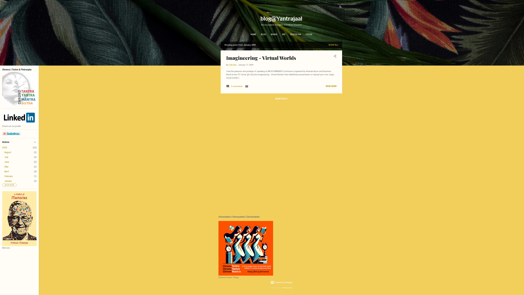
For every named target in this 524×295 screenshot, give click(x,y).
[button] (335, 56)
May (6, 166)
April (6, 171)
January (8, 181)
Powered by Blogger (283, 282)
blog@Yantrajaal (281, 18)
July (6, 157)
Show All (333, 45)
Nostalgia (295, 34)
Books (274, 34)
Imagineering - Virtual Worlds (261, 57)
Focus (309, 34)
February (8, 176)
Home (253, 34)
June (6, 162)
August (7, 152)
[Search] (340, 7)
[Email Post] (246, 87)
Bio (283, 34)
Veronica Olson (287, 288)
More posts (281, 99)
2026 (4, 147)
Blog (263, 34)
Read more (331, 86)
